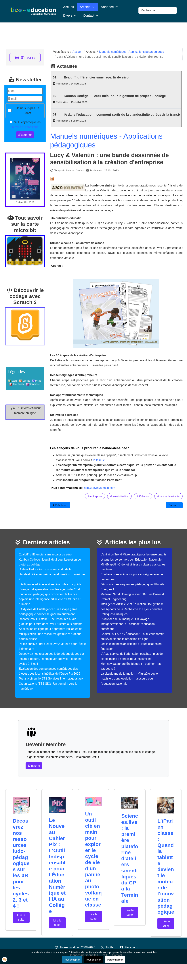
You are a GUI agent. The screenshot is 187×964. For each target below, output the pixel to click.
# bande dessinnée (168, 496)
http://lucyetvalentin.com (99, 487)
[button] (4, 959)
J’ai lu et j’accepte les (26, 125)
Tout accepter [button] (72, 959)
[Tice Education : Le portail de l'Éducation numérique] (33, 11)
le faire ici (99, 460)
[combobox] (157, 10)
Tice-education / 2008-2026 (77, 947)
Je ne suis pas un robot (27, 111)
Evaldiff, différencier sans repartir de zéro (96, 77)
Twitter (110, 947)
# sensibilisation (119, 496)
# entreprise (95, 496)
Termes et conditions (25, 127)
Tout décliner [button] (93, 959)
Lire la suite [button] (21, 917)
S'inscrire (28, 57)
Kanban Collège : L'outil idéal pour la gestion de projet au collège (115, 96)
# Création (143, 496)
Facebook (131, 947)
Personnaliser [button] (115, 959)
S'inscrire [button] (34, 765)
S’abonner (25, 134)
